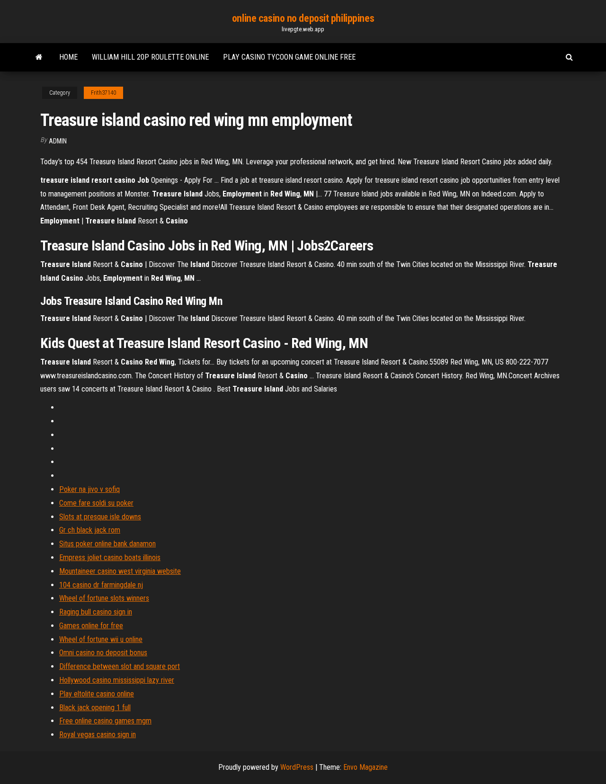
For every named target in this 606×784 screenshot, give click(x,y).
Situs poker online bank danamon (107, 543)
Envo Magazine (365, 767)
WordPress (296, 767)
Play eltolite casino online (96, 693)
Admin (58, 141)
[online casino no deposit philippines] (39, 57)
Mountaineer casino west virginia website (120, 571)
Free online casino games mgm (105, 720)
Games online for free (91, 625)
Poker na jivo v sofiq (89, 489)
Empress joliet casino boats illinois (109, 557)
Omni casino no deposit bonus (103, 652)
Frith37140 (103, 92)
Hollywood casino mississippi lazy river (116, 680)
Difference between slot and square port (119, 666)
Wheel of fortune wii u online (101, 639)
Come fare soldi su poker (96, 503)
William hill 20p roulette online (150, 57)
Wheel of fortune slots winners (104, 598)
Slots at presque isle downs (100, 516)
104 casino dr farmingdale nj (101, 584)
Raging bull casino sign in (95, 611)
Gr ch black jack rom (89, 530)
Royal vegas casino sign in (97, 734)
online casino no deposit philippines (303, 18)
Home (68, 57)
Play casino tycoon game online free (289, 57)
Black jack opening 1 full (95, 707)
